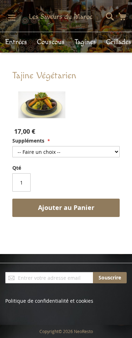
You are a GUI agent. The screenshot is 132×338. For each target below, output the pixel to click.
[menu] (66, 42)
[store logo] (59, 16)
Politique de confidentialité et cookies (49, 300)
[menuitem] (16, 42)
